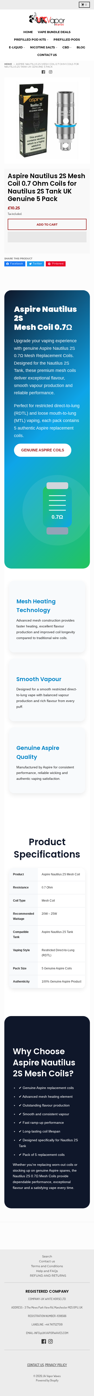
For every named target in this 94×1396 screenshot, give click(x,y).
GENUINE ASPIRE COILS (42, 450)
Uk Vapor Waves (52, 1376)
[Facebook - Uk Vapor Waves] (43, 72)
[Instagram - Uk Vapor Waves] (51, 72)
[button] (47, 237)
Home (8, 64)
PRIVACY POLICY (56, 1365)
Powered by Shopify (47, 1380)
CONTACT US (35, 1365)
